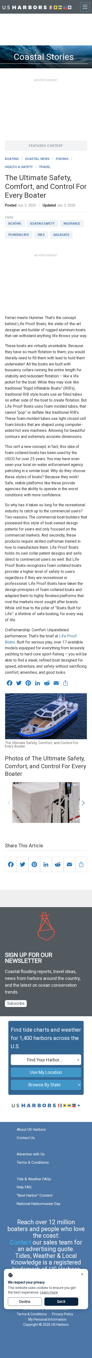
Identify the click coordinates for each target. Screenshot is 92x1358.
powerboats (18, 235)
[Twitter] (22, 864)
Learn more (49, 1292)
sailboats (61, 235)
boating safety (42, 223)
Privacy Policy (62, 1314)
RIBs (41, 235)
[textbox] (46, 1060)
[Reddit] (58, 864)
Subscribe (16, 1003)
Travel (45, 167)
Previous (8, 800)
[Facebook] (11, 864)
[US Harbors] (36, 6)
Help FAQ (24, 1187)
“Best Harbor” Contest (35, 1195)
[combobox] (46, 1059)
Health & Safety (19, 167)
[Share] (81, 864)
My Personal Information (47, 1319)
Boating (12, 159)
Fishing (62, 159)
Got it (61, 1302)
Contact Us (26, 1138)
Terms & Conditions (33, 1162)
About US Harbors (31, 1129)
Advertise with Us (31, 1154)
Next (83, 800)
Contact (20, 1242)
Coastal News (37, 159)
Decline (24, 1302)
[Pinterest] (34, 864)
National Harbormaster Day (38, 1204)
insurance (72, 223)
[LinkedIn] (46, 864)
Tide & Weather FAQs (34, 1179)
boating (14, 223)
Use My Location (46, 1072)
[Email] (69, 864)
